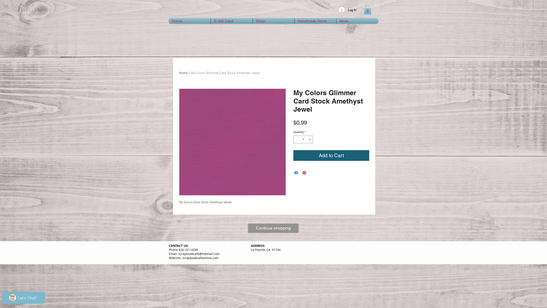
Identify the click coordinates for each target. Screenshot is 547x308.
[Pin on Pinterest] (304, 172)
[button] (368, 10)
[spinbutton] (303, 139)
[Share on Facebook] (296, 172)
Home (183, 73)
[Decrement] (296, 139)
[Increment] (310, 139)
